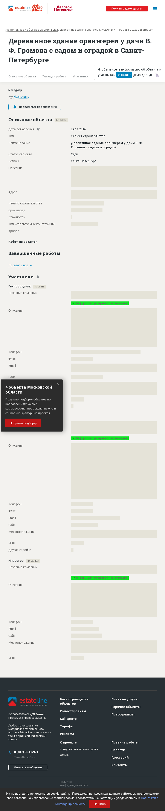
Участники (81, 76)
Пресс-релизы (123, 714)
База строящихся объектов (74, 701)
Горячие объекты (126, 707)
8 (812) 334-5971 (26, 752)
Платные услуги (125, 699)
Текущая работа (54, 76)
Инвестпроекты (73, 711)
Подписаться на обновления (38, 107)
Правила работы (125, 742)
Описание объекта (22, 76)
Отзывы (65, 755)
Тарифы (66, 726)
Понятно (100, 804)
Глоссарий (120, 757)
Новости (118, 750)
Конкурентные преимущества (79, 749)
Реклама (67, 734)
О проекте (68, 742)
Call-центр (68, 719)
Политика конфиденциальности (74, 783)
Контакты (120, 765)
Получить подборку (23, 423)
